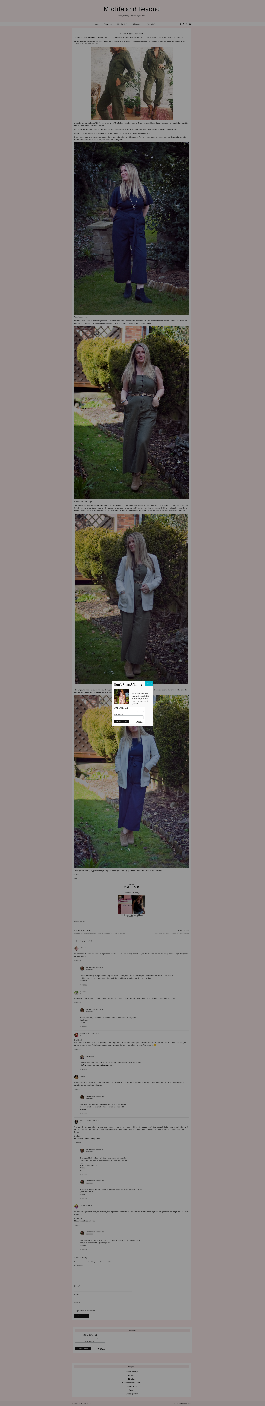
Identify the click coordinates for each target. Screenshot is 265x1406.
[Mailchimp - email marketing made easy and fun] (139, 723)
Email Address (119, 714)
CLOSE (149, 683)
